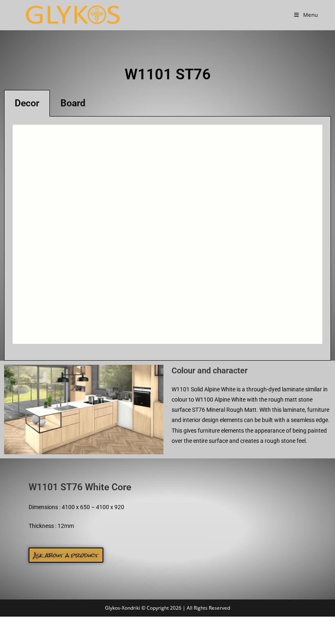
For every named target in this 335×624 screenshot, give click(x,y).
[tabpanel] (167, 239)
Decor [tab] (27, 103)
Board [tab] (72, 103)
